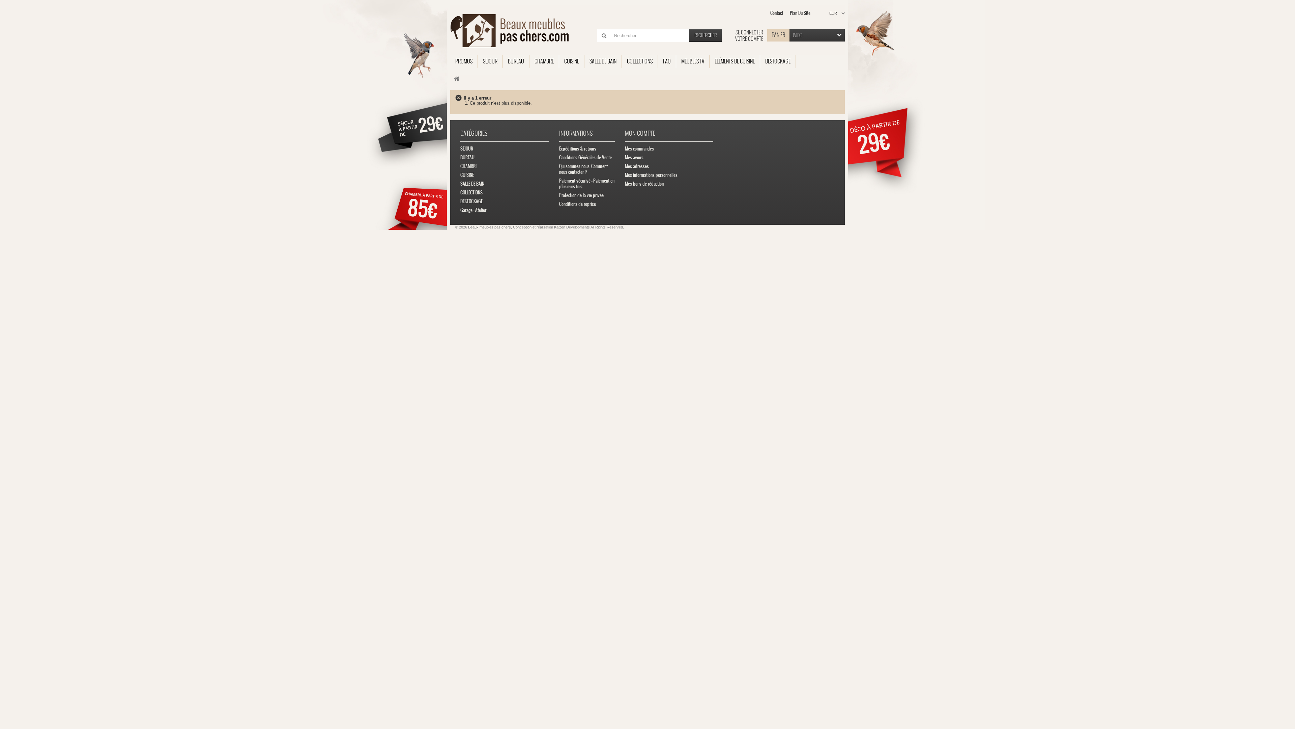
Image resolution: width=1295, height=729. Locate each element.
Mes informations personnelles (651, 175)
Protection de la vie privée (581, 195)
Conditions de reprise (577, 204)
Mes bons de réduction (644, 184)
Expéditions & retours (577, 148)
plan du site (800, 13)
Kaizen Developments (572, 227)
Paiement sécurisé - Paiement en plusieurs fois (586, 184)
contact (776, 13)
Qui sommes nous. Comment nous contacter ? (583, 169)
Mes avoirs (634, 157)
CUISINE (467, 175)
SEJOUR (466, 148)
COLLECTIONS (471, 192)
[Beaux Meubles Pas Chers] (513, 31)
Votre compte (749, 39)
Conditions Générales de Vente (585, 157)
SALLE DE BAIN (472, 184)
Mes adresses (637, 166)
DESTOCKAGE (471, 201)
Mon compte (640, 133)
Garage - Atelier (473, 210)
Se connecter (749, 32)
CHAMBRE (468, 166)
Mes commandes (639, 148)
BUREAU (467, 157)
